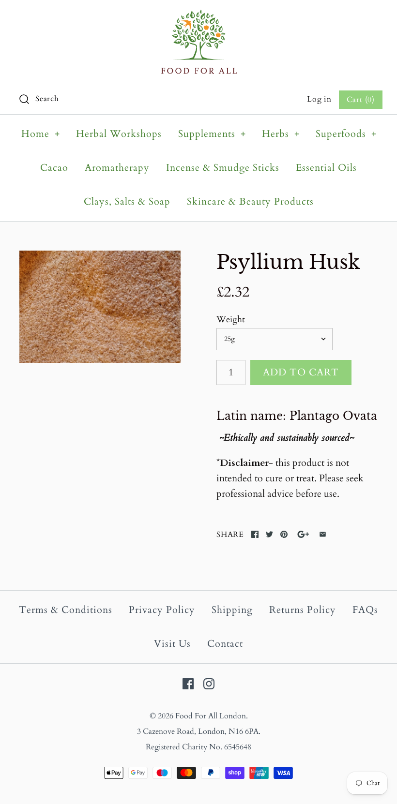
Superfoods (346, 133)
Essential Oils (326, 167)
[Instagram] (208, 683)
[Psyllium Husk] (100, 307)
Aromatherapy (117, 167)
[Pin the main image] (284, 534)
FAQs (365, 609)
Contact (225, 643)
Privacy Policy (162, 609)
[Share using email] (322, 534)
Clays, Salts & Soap (127, 201)
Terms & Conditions (65, 609)
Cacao (54, 167)
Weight (230, 319)
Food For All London (210, 716)
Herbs (281, 133)
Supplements (212, 133)
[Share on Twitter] (269, 534)
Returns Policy (302, 609)
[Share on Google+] (303, 534)
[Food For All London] (199, 17)
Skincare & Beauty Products (250, 201)
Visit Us (172, 643)
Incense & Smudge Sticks (222, 167)
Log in (319, 99)
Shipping (232, 609)
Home (40, 133)
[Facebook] (188, 683)
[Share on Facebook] (255, 534)
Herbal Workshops (119, 133)
